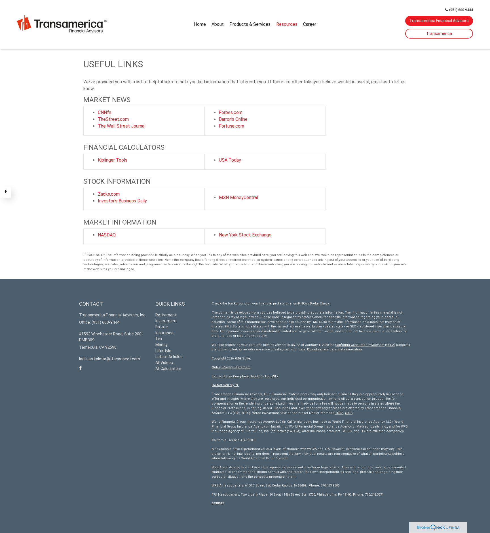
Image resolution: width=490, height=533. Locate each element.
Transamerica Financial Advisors (439, 20)
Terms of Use (222, 376)
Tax (158, 339)
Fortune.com (231, 126)
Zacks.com (109, 194)
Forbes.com (230, 112)
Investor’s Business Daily (122, 201)
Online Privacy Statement (231, 367)
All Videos (164, 362)
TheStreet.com (113, 119)
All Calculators (168, 368)
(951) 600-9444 (461, 10)
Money (161, 344)
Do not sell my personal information (334, 349)
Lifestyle (163, 350)
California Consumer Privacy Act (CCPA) (365, 345)
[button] (218, 24)
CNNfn (104, 112)
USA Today (230, 160)
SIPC (348, 413)
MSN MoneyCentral (238, 197)
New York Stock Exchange (245, 235)
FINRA (339, 413)
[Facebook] (5, 192)
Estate (161, 327)
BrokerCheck (320, 303)
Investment (166, 321)
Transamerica (439, 33)
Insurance (164, 333)
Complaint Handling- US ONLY (255, 376)
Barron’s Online (233, 119)
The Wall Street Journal (121, 126)
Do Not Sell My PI (225, 385)
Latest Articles (169, 356)
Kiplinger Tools (112, 160)
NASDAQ (107, 235)
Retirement (165, 315)
